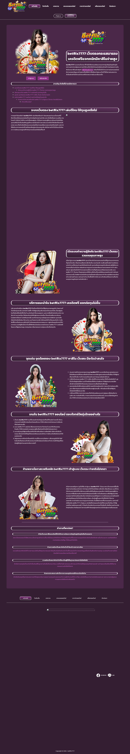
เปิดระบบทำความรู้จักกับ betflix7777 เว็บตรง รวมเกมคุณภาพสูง (37, 90)
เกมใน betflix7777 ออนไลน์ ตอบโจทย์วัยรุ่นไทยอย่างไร (31, 97)
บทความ (56, 6)
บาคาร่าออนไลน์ (85, 6)
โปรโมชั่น (45, 6)
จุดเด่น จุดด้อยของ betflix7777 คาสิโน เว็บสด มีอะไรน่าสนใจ (32, 95)
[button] (18, 51)
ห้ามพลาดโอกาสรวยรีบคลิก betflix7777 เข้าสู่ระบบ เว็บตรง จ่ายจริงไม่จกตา (40, 99)
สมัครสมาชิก (70, 16)
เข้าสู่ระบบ (58, 16)
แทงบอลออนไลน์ (69, 6)
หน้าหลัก (34, 6)
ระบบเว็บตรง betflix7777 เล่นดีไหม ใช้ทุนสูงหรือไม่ (30, 88)
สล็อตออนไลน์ (100, 6)
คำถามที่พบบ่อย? (27, 102)
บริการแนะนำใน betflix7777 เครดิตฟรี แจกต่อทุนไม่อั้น (31, 92)
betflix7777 (87, 69)
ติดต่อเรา (112, 6)
